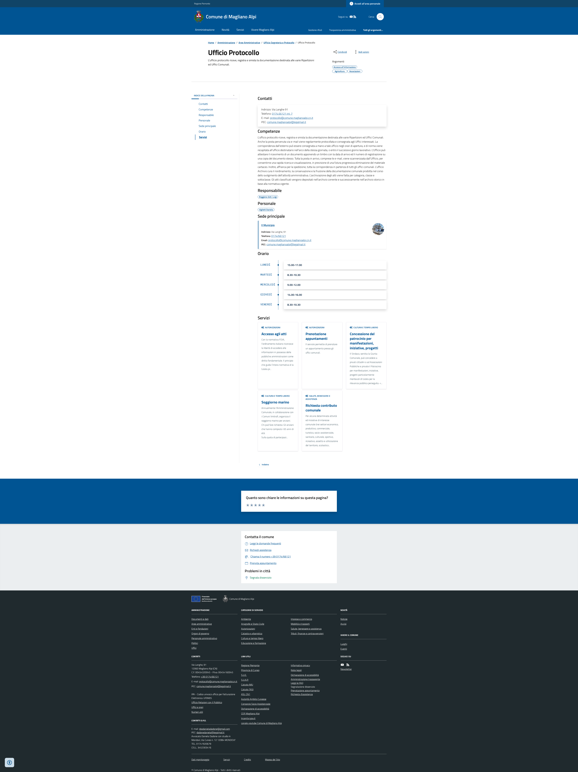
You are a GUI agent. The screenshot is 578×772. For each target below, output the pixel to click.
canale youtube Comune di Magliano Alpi (261, 723)
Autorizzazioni (248, 628)
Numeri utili (197, 712)
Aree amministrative (201, 624)
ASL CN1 (245, 694)
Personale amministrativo (204, 638)
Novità (225, 30)
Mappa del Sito (272, 759)
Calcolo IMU (247, 684)
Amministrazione (204, 30)
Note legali (296, 670)
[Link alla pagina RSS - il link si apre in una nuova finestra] (355, 17)
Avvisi (343, 624)
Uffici (193, 648)
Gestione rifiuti (315, 30)
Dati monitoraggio (200, 759)
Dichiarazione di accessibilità (255, 708)
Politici (194, 643)
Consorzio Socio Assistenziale (255, 704)
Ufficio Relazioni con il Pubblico (206, 702)
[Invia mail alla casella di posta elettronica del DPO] (214, 729)
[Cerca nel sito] (379, 16)
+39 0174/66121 (210, 676)
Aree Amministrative (249, 42)
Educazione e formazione (253, 643)
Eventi (343, 649)
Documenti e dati (199, 619)
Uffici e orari (197, 707)
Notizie (343, 619)
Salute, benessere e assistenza (306, 628)
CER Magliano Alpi (250, 713)
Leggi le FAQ (297, 683)
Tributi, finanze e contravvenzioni (307, 633)
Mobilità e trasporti (300, 624)
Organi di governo (200, 633)
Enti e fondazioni (199, 628)
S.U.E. (244, 675)
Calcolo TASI (247, 689)
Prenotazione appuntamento (305, 690)
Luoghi (343, 644)
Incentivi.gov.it (248, 718)
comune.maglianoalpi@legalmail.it (286, 122)
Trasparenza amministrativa (342, 30)
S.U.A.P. (245, 680)
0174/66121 (278, 236)
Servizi (240, 30)
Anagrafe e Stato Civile (252, 624)
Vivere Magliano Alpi (262, 30)
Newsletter (346, 669)
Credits (247, 759)
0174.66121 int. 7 (282, 114)
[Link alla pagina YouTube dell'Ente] (342, 665)
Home (211, 42)
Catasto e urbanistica (251, 633)
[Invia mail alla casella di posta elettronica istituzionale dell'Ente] (218, 681)
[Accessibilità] (9, 762)
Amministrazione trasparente (305, 679)
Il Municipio (268, 225)
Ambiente (246, 619)
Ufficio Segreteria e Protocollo (279, 42)
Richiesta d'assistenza (302, 694)
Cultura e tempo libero (252, 638)
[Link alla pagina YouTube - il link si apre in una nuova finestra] (351, 17)
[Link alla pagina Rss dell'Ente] (348, 665)
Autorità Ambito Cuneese (253, 699)
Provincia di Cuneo (250, 670)
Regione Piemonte (202, 3)
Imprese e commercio (301, 619)
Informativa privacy (300, 665)
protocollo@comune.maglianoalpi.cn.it (291, 118)
